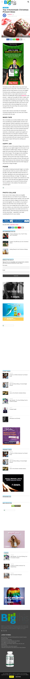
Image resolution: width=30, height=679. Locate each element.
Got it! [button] (11, 676)
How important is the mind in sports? (9, 646)
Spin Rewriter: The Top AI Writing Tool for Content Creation (14, 637)
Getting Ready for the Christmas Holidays (19, 249)
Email (4, 270)
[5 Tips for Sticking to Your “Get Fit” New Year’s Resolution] (5, 236)
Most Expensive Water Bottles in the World (10, 641)
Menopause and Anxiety (6, 639)
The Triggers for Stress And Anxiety (8, 642)
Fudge (16, 224)
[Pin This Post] (17, 39)
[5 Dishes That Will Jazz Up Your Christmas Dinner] (5, 244)
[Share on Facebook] (7, 39)
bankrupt (24, 95)
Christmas (12, 224)
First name (5, 265)
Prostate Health (4, 638)
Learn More (18, 676)
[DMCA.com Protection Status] (16, 506)
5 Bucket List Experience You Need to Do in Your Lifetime (13, 647)
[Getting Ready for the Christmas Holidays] (5, 251)
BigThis (10, 14)
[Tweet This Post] (11, 39)
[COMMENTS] (24, 39)
